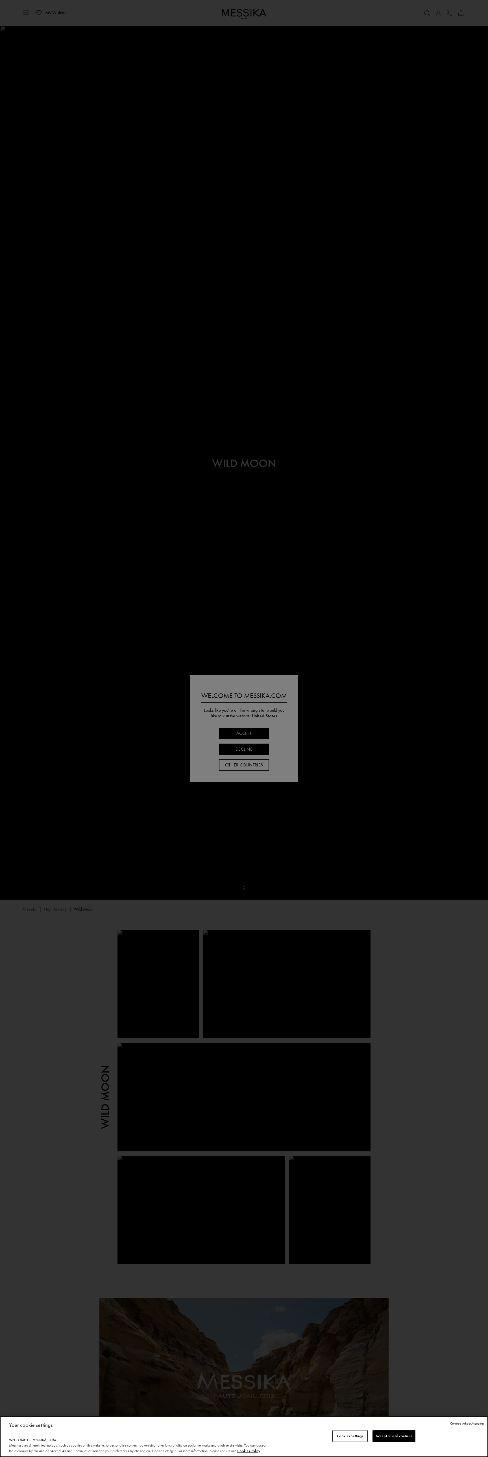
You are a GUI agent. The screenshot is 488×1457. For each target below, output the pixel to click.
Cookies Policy (248, 1451)
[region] (244, 1436)
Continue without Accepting (467, 1423)
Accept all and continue (394, 1436)
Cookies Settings (350, 1436)
